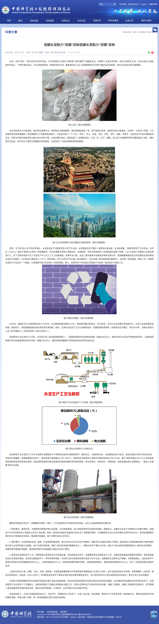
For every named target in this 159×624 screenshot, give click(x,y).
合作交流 (81, 21)
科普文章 (150, 32)
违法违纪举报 (52, 612)
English (144, 4)
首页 (9, 21)
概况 (20, 21)
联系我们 (63, 612)
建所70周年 (146, 21)
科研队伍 (66, 21)
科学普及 (141, 32)
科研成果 (50, 21)
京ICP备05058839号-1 (83, 614)
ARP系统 (122, 4)
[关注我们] (155, 30)
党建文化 (97, 21)
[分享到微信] (149, 53)
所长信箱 (40, 612)
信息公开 (129, 21)
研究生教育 (113, 21)
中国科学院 (153, 4)
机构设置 (34, 21)
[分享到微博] (152, 53)
